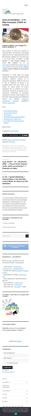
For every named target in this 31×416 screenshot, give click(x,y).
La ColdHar (18, 270)
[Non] (29, 411)
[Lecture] (4, 135)
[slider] (26, 135)
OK (16, 413)
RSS (10, 142)
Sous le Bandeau (14, 131)
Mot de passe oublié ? (8, 372)
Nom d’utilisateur (9, 353)
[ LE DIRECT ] (6, 382)
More (13, 142)
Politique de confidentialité (9, 223)
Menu (26, 5)
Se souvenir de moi (12, 363)
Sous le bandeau (12, 151)
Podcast (23, 145)
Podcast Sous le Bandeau (8, 147)
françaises (15, 101)
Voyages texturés (18, 268)
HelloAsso (19, 341)
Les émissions (6, 390)
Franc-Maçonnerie (18, 148)
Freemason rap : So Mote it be (12, 119)
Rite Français (7, 115)
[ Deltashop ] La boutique (6, 386)
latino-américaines (9, 103)
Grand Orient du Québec (11, 111)
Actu (19, 145)
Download (23, 140)
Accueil (4, 378)
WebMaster (7, 145)
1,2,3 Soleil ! (17, 286)
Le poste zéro (18, 284)
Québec (24, 150)
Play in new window (13, 140)
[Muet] (22, 135)
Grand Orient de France (10, 113)
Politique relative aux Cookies (9, 227)
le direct (9, 260)
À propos (4, 401)
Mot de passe (8, 358)
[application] (15, 135)
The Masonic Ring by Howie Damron (14, 117)
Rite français (5, 151)
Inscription (5, 370)
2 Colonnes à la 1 (18, 282)
